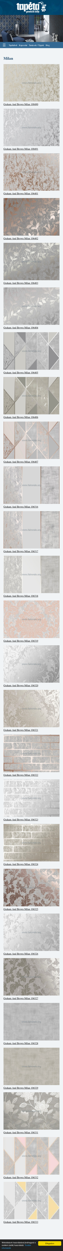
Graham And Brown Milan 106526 (21, 953)
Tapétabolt (13, 45)
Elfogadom (49, 1243)
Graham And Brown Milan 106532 (21, 1177)
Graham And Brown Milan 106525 (21, 909)
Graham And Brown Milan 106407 (21, 461)
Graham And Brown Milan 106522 (21, 775)
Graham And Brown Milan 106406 (21, 417)
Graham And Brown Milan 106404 (21, 327)
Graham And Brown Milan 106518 (21, 595)
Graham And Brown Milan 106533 (21, 1222)
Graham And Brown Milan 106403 (21, 283)
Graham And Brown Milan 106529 (21, 1087)
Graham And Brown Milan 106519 (21, 640)
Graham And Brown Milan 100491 (21, 148)
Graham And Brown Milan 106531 (21, 1132)
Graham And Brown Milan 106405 (21, 372)
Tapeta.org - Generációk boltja (31, 7)
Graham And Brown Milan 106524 (21, 864)
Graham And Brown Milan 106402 (21, 238)
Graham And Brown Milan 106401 (21, 193)
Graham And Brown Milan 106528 (21, 1043)
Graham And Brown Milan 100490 (21, 104)
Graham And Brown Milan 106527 (21, 998)
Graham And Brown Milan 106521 (21, 730)
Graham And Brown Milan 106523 (21, 819)
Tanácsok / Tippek (36, 45)
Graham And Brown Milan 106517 (21, 551)
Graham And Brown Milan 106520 (21, 685)
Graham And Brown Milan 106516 (21, 506)
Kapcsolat (23, 45)
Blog (48, 45)
